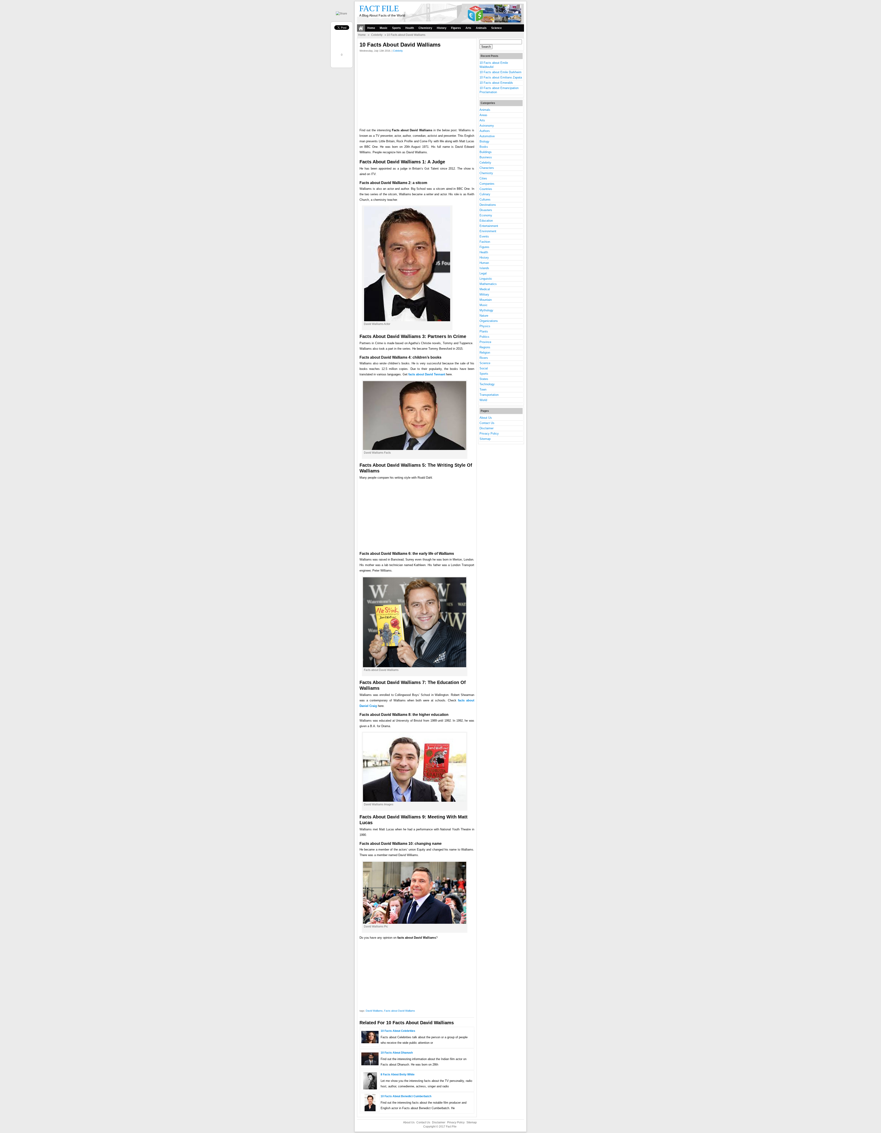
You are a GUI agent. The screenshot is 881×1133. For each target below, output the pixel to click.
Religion (485, 352)
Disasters (486, 210)
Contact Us (487, 423)
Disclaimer (486, 428)
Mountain (486, 299)
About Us (486, 417)
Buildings (486, 152)
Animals (481, 28)
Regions (485, 347)
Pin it (342, 62)
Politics (484, 336)
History (441, 28)
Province (485, 342)
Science (496, 28)
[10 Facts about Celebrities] (370, 1042)
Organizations (489, 321)
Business (486, 157)
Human (484, 263)
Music (384, 28)
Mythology (486, 310)
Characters (487, 168)
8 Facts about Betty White (398, 1074)
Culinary (485, 194)
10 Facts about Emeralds (496, 82)
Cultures (485, 199)
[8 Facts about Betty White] (370, 1088)
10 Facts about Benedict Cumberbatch (406, 1096)
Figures (456, 28)
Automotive (487, 136)
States (484, 379)
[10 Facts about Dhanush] (370, 1064)
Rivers (484, 358)
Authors (485, 131)
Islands (484, 268)
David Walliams (374, 1010)
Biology (484, 141)
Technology (487, 384)
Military (484, 294)
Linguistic (486, 278)
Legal (483, 273)
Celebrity (376, 34)
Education (486, 220)
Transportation (489, 394)
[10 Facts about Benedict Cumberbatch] (370, 1110)
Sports (396, 28)
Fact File (379, 8)
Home (371, 28)
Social (484, 368)
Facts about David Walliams (399, 1010)
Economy (486, 215)
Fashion (485, 241)
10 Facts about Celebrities (398, 1031)
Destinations (488, 205)
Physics (485, 326)
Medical (485, 289)
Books (484, 146)
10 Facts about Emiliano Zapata (501, 77)
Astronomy (487, 125)
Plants (484, 331)
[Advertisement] (417, 91)
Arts (468, 28)
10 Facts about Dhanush (397, 1052)
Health (409, 28)
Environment (488, 231)
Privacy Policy (489, 433)
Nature (484, 315)
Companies (487, 183)
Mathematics (488, 284)
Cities (483, 178)
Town (483, 389)
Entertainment (489, 226)
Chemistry (425, 28)
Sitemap (485, 439)
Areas (483, 115)
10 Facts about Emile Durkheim (500, 72)
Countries (486, 189)
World (483, 400)
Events (484, 236)
